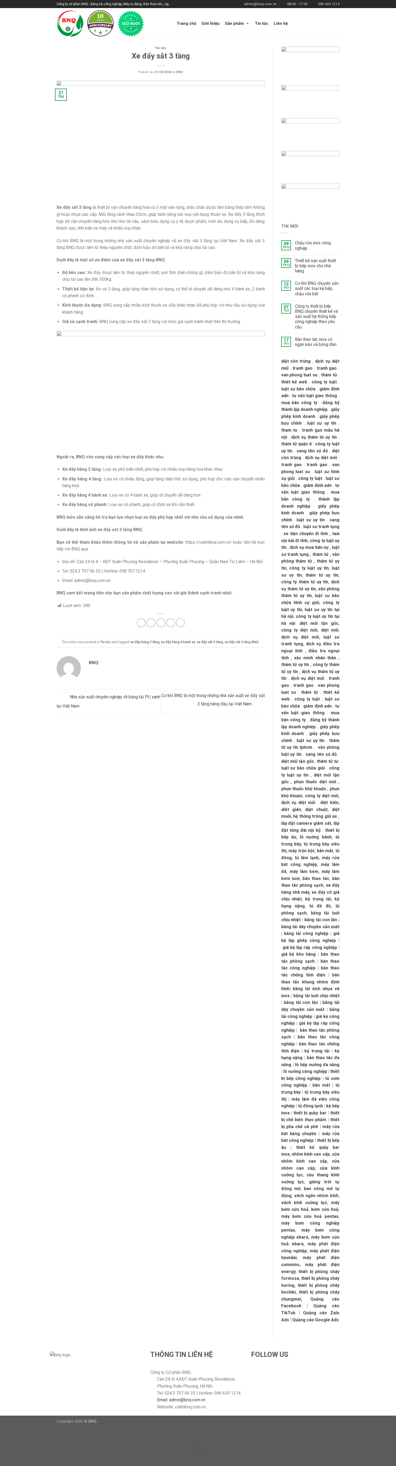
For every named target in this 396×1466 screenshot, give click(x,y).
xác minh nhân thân (315, 657)
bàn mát (325, 850)
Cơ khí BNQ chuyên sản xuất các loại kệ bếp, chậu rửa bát (317, 288)
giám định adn (317, 485)
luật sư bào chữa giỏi (303, 768)
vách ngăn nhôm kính (316, 1195)
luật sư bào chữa (298, 388)
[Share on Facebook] (141, 622)
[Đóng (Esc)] (5, 1434)
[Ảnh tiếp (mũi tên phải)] (21, 1456)
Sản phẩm (234, 23)
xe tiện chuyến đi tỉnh (306, 533)
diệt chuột (316, 809)
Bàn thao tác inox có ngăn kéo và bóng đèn (315, 342)
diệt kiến (329, 802)
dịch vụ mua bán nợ (309, 547)
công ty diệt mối (299, 630)
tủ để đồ (320, 906)
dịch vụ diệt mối (321, 457)
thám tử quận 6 (296, 443)
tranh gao (303, 368)
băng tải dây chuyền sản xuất (310, 926)
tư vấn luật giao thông (314, 395)
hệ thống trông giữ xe (315, 816)
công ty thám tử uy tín (304, 581)
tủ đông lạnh (310, 1105)
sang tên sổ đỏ (312, 450)
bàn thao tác (316, 878)
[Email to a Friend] (161, 622)
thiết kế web (294, 381)
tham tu (289, 430)
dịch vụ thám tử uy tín (314, 437)
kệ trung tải (318, 899)
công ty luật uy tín (309, 568)
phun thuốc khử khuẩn (303, 788)
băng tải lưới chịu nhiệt (316, 995)
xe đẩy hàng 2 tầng (144, 642)
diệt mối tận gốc (319, 623)
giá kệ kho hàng (298, 954)
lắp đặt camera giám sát (306, 823)
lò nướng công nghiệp (305, 1071)
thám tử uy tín (321, 575)
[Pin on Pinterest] (170, 622)
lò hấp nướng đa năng (317, 1064)
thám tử (329, 374)
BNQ (179, 72)
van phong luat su (299, 374)
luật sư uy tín (321, 423)
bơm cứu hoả (324, 1209)
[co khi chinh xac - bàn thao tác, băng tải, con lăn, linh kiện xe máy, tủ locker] (111, 23)
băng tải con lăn (320, 919)
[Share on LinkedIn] (180, 622)
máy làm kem (304, 871)
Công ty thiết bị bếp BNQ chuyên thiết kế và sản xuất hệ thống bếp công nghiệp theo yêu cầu (316, 317)
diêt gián (291, 809)
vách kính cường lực (304, 1202)
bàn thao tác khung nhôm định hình (310, 981)
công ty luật (324, 381)
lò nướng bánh (316, 837)
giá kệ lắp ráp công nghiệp (310, 947)
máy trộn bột (301, 850)
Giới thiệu (211, 23)
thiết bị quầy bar (309, 1112)
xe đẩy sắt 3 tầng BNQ (242, 642)
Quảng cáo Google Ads (315, 1319)
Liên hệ (281, 23)
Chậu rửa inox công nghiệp (313, 245)
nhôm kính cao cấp (311, 1154)
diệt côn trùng (296, 361)
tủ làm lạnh (307, 857)
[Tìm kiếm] (337, 23)
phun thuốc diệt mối (315, 781)
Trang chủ (186, 23)
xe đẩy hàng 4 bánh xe (178, 642)
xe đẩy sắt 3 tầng (210, 642)
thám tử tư (328, 761)
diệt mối (329, 630)
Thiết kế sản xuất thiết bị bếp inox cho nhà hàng (315, 265)
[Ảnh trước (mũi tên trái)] (5, 1456)
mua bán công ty (299, 402)
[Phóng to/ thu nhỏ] (21, 1434)
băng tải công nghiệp (306, 933)
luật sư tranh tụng (321, 526)
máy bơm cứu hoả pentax (310, 1216)
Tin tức (261, 23)
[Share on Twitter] (151, 622)
